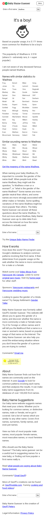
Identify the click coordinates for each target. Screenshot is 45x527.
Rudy (4, 111)
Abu (13, 92)
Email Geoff (20, 475)
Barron (24, 132)
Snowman (36, 114)
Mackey (5, 92)
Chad (4, 129)
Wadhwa (25, 157)
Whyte (4, 151)
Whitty (4, 157)
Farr (23, 98)
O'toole (15, 126)
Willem (24, 120)
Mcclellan (25, 107)
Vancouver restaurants (24, 287)
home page (35, 278)
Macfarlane (16, 117)
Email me (18, 353)
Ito (33, 129)
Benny (4, 123)
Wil (13, 101)
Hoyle (24, 129)
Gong (34, 83)
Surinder (5, 117)
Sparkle (35, 117)
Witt (13, 148)
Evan (4, 132)
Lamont (25, 86)
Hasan (24, 126)
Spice (34, 104)
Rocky (24, 104)
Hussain (35, 86)
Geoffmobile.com (13, 485)
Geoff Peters (8, 506)
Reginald (35, 89)
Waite (14, 145)
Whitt (24, 160)
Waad (34, 160)
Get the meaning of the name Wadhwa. (20, 166)
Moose (24, 117)
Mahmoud (26, 95)
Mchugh (15, 111)
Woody (24, 148)
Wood (24, 151)
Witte (34, 151)
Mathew (15, 132)
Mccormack (6, 135)
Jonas (4, 86)
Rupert (14, 104)
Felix (34, 123)
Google (21, 380)
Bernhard (25, 101)
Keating (25, 111)
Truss (14, 89)
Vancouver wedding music (15, 290)
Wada (4, 148)
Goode (24, 92)
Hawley (35, 120)
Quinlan (35, 92)
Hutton (14, 129)
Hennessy (16, 135)
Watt (4, 145)
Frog (4, 83)
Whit (14, 160)
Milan (24, 83)
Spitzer (5, 95)
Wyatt (24, 145)
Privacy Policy (27, 513)
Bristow (35, 101)
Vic (13, 86)
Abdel (4, 101)
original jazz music (11, 278)
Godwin (35, 107)
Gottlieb (5, 107)
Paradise (5, 114)
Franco (34, 132)
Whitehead (16, 154)
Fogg (14, 107)
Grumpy (15, 114)
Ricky (14, 123)
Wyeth (34, 157)
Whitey (4, 154)
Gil (13, 98)
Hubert (24, 135)
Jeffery (25, 123)
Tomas (24, 114)
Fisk (33, 135)
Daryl (4, 126)
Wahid (34, 145)
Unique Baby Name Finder (22, 239)
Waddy (14, 157)
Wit (33, 154)
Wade (14, 151)
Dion (14, 95)
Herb (4, 120)
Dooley (4, 104)
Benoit (14, 83)
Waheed (25, 154)
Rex (33, 111)
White (4, 160)
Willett (34, 126)
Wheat (34, 148)
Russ (4, 89)
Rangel (4, 98)
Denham (35, 98)
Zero (24, 89)
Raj (13, 120)
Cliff (34, 95)
